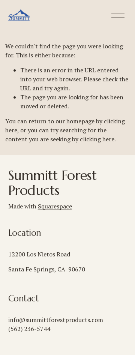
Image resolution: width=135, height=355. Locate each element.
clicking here (97, 139)
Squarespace (55, 206)
